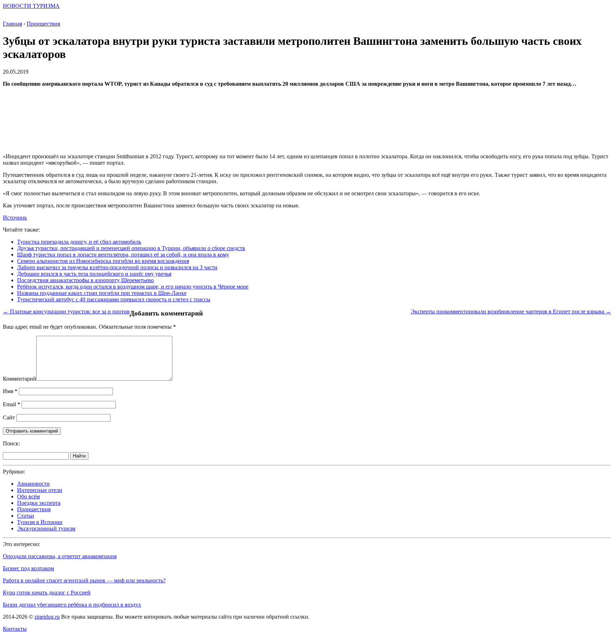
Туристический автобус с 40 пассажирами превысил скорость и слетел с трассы (113, 299)
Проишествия (33, 509)
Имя (10, 391)
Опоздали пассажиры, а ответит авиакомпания (60, 556)
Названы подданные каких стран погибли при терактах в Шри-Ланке (102, 293)
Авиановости (33, 484)
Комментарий (19, 379)
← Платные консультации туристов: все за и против (66, 311)
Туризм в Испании (40, 522)
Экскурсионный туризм (46, 528)
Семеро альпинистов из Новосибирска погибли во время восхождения (103, 261)
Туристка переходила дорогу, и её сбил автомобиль (79, 242)
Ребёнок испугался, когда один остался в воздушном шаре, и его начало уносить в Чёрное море (132, 287)
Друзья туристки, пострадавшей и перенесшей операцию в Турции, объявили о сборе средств (131, 248)
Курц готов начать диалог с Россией (47, 592)
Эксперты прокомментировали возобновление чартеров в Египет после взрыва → (511, 311)
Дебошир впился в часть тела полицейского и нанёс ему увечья (94, 274)
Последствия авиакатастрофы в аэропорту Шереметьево (85, 280)
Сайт (9, 417)
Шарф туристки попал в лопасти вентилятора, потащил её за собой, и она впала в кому (123, 255)
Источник (15, 218)
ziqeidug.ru (47, 617)
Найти (79, 456)
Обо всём (28, 496)
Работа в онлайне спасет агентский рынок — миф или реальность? (84, 580)
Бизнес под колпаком (28, 568)
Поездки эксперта (38, 503)
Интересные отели (39, 490)
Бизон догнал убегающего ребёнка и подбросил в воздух (72, 605)
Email (11, 404)
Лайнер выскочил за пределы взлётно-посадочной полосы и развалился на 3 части (117, 267)
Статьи (25, 516)
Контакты (15, 629)
